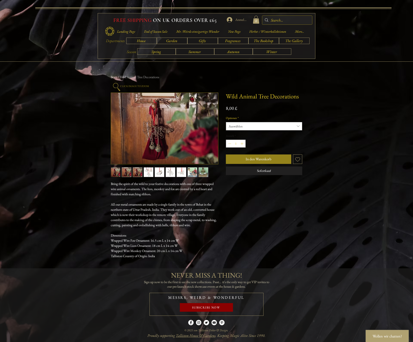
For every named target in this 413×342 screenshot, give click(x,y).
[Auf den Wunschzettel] (297, 159)
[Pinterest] (222, 322)
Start (114, 77)
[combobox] (264, 126)
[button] (256, 20)
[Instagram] (198, 322)
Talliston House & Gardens (196, 335)
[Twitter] (206, 322)
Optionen (232, 118)
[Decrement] (229, 143)
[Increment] (242, 143)
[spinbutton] (236, 143)
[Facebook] (191, 322)
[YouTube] (214, 322)
